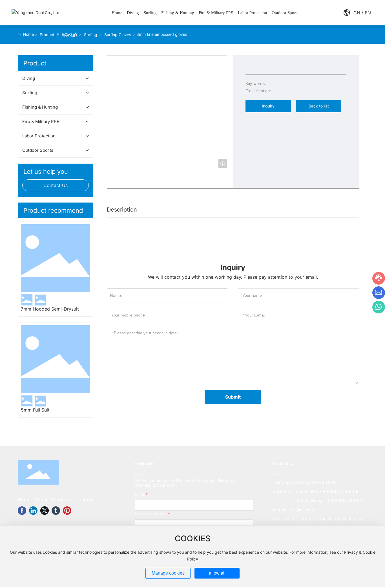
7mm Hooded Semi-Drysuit (50, 309)
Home (24, 499)
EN (368, 13)
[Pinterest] (67, 510)
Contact (83, 499)
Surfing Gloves (117, 34)
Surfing (90, 34)
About (41, 499)
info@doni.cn (301, 509)
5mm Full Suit (35, 410)
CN (356, 13)
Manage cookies (168, 573)
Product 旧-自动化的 (58, 34)
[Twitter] (44, 510)
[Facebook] (22, 510)
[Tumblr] (56, 510)
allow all (217, 573)
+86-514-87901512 (316, 482)
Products (61, 499)
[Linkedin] (33, 510)
